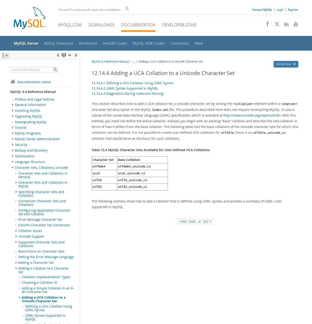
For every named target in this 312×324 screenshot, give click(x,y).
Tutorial (20, 127)
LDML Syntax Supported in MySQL (45, 317)
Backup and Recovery (31, 150)
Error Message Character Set (40, 220)
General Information (30, 105)
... (134, 61)
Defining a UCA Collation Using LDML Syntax (48, 308)
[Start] (64, 55)
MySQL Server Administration (37, 139)
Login (280, 9)
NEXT (206, 221)
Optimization (25, 156)
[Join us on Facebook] (266, 25)
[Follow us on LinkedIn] (284, 25)
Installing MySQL (27, 111)
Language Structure (30, 162)
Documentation (138, 24)
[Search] (55, 69)
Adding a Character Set (36, 263)
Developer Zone (179, 24)
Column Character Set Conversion (44, 225)
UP (199, 221)
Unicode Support (31, 236)
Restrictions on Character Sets (41, 251)
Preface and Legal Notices (34, 99)
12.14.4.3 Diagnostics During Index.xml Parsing (127, 93)
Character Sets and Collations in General (42, 175)
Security (21, 145)
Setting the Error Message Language (46, 257)
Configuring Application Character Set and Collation (44, 212)
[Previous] (58, 55)
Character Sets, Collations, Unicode (41, 168)
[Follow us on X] (275, 25)
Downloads (101, 24)
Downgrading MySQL (31, 122)
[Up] (69, 55)
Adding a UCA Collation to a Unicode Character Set (44, 299)
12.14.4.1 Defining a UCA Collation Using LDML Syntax (132, 83)
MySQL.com (70, 24)
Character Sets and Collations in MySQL (42, 184)
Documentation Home (34, 82)
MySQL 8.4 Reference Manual (110, 61)
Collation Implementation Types (46, 277)
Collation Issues (30, 231)
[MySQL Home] (29, 18)
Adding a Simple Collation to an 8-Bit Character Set (48, 290)
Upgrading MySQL (28, 116)
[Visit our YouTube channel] (294, 25)
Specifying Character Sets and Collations (41, 194)
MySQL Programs (28, 133)
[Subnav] (12, 105)
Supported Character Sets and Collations (41, 244)
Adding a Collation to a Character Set (43, 270)
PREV (184, 221)
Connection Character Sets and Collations (42, 203)
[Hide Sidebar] (5, 55)
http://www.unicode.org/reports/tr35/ (252, 115)
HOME (192, 221)
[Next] (76, 55)
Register (293, 9)
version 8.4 (283, 64)
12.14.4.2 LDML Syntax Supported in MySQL (125, 88)
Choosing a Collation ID (39, 282)
